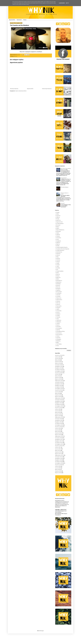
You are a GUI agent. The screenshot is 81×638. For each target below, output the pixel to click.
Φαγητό (58, 325)
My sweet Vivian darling (66, 168)
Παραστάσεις (59, 299)
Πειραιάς (58, 301)
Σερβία (57, 309)
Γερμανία (58, 234)
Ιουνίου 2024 (58, 391)
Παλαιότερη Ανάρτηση (47, 88)
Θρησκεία (58, 253)
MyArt (57, 342)
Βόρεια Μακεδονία (60, 229)
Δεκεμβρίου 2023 (59, 401)
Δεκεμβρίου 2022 (59, 420)
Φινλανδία (58, 326)
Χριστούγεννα (59, 334)
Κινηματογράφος (59, 271)
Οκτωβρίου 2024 (58, 387)
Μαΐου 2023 (57, 412)
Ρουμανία (58, 307)
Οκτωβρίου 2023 (58, 404)
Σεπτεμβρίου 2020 (59, 463)
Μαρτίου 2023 (58, 415)
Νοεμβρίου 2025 (58, 368)
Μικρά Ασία (58, 282)
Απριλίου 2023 (58, 414)
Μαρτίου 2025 (58, 379)
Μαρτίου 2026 (58, 363)
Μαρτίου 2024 (58, 396)
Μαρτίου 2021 (58, 453)
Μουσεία (58, 285)
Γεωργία (58, 236)
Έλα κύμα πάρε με (64, 187)
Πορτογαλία (58, 306)
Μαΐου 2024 (57, 393)
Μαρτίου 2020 (58, 472)
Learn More (62, 3)
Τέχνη (57, 318)
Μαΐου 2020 (57, 469)
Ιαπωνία (58, 255)
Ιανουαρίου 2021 (58, 456)
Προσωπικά (19, 19)
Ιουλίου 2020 (58, 466)
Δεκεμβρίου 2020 (59, 458)
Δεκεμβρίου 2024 (59, 383)
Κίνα (57, 269)
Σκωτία (57, 312)
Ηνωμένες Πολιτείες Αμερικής (62, 248)
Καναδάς (58, 267)
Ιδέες (57, 256)
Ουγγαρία (58, 296)
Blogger (42, 630)
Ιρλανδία (58, 258)
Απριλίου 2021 (58, 452)
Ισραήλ (57, 263)
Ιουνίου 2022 (58, 429)
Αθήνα (57, 214)
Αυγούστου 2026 (58, 355)
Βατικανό (58, 225)
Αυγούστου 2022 (58, 426)
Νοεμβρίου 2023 (58, 402)
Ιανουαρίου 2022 (58, 437)
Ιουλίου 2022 (58, 428)
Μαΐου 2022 (57, 431)
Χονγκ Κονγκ (59, 332)
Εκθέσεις (58, 242)
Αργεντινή (58, 220)
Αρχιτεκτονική (59, 221)
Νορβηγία (58, 290)
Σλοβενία (58, 313)
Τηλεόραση (58, 321)
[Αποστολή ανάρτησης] (22, 54)
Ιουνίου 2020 (58, 467)
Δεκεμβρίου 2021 (59, 439)
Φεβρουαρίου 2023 (59, 417)
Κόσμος (24, 19)
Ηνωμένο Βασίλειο (60, 250)
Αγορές (57, 212)
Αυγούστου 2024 (58, 390)
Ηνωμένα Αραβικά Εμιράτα (62, 247)
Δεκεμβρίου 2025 (59, 366)
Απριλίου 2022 (58, 433)
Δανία (57, 239)
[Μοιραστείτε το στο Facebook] (27, 54)
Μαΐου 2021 (57, 450)
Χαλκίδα (58, 329)
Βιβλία (57, 228)
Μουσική (15, 56)
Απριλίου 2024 (58, 394)
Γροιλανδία (58, 237)
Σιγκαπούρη (58, 310)
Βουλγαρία (58, 231)
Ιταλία (57, 266)
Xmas (57, 345)
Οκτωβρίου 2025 (58, 369)
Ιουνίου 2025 (58, 374)
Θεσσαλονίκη (59, 252)
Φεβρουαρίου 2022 (59, 436)
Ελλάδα (57, 245)
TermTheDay (58, 344)
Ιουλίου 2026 (58, 356)
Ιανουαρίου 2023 (58, 418)
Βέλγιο (57, 226)
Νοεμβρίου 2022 (58, 421)
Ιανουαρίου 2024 (58, 399)
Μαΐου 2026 (57, 360)
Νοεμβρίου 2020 (58, 460)
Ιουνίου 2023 (58, 410)
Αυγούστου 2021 (58, 445)
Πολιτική (58, 302)
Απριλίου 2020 (58, 471)
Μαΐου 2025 (57, 375)
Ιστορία (58, 264)
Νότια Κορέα (59, 291)
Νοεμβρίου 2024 (58, 385)
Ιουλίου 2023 (58, 409)
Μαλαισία (58, 277)
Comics (57, 336)
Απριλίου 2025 (58, 377)
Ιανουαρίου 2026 (58, 364)
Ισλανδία (58, 260)
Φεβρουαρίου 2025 (59, 380)
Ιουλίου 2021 (58, 447)
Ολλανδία (58, 294)
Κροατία (58, 274)
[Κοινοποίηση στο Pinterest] (28, 54)
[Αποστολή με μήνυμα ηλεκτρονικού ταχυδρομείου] (24, 54)
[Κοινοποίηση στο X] (26, 54)
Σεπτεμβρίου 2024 (59, 388)
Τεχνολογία (58, 320)
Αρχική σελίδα (12, 19)
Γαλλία (57, 233)
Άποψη (57, 218)
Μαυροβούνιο (59, 280)
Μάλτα (57, 279)
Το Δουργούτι (64, 177)
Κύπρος (57, 275)
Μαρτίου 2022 (58, 434)
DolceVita (58, 337)
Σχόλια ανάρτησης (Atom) (20, 90)
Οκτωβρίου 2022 (58, 423)
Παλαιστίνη (58, 298)
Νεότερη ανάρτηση (14, 88)
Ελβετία (58, 244)
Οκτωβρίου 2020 (58, 461)
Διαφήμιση (58, 240)
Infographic (58, 339)
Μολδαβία (58, 283)
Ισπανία (58, 261)
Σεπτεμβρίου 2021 (59, 444)
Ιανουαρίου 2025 (58, 382)
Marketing (58, 340)
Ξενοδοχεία (58, 293)
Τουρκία (58, 323)
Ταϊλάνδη (58, 317)
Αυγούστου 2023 (58, 407)
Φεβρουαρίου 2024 (59, 398)
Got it (67, 3)
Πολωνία (58, 304)
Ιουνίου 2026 (58, 358)
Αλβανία (58, 217)
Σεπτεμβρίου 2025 (59, 371)
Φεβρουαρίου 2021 (59, 455)
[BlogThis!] (25, 54)
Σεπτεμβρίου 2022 (59, 425)
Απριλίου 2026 (58, 361)
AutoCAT (63, 203)
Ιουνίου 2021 (58, 448)
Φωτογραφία (59, 328)
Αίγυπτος (58, 215)
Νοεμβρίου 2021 (58, 440)
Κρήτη (57, 272)
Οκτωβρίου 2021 (58, 442)
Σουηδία (58, 315)
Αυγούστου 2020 (58, 464)
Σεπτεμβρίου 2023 (59, 406)
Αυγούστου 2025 (58, 372)
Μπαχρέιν (58, 288)
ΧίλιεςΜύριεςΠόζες (60, 331)
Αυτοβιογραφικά (59, 223)
